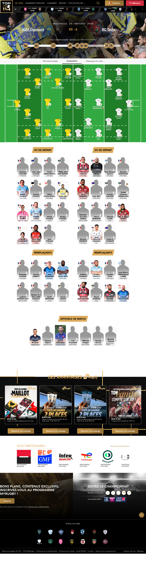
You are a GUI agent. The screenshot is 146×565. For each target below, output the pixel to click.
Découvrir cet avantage (21, 431)
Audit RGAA (81, 551)
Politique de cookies (67, 551)
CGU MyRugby (28, 551)
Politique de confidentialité (46, 551)
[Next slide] (142, 9)
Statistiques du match (94, 61)
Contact (91, 551)
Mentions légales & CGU (11, 551)
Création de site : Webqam (133, 551)
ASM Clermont (33, 29)
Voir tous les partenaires (119, 446)
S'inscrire (7, 501)
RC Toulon (109, 29)
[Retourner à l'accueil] (6, 7)
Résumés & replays (50, 61)
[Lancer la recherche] (98, 3)
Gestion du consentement (105, 551)
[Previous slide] (135, 9)
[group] (32, 9)
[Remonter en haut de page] (141, 515)
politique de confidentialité (38, 506)
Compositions (71, 61)
